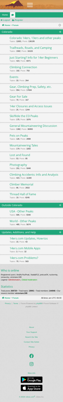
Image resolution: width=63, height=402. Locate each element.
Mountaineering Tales (24, 145)
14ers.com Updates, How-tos (29, 238)
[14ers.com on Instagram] (31, 364)
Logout (6, 20)
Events (14, 77)
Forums (13, 15)
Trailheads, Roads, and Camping (31, 48)
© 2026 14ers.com (27, 397)
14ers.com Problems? (24, 258)
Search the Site (31, 337)
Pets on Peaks (19, 135)
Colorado (7, 31)
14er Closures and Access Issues (31, 106)
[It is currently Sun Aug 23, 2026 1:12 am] (60, 25)
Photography (18, 165)
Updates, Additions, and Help (19, 232)
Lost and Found (20, 155)
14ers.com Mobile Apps (25, 248)
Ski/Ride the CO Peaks (24, 116)
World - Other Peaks (23, 221)
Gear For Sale (18, 96)
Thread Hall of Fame (23, 194)
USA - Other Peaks (21, 211)
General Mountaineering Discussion (33, 126)
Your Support (31, 332)
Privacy (31, 347)
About (31, 327)
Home (5, 15)
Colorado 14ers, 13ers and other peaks (35, 38)
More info (31, 373)
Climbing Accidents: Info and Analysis (34, 175)
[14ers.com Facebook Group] (31, 356)
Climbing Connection (23, 67)
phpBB (39, 303)
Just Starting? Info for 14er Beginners (34, 57)
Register (19, 20)
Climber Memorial (21, 184)
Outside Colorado (12, 205)
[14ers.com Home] (12, 4)
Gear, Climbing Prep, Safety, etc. (31, 87)
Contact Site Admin (31, 342)
